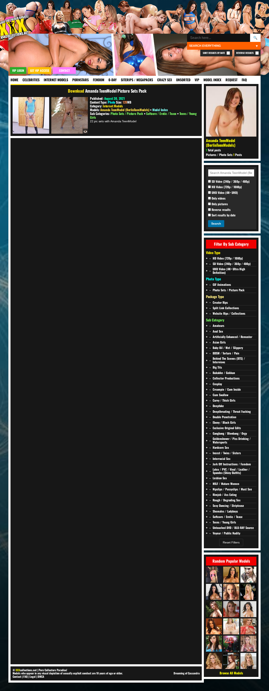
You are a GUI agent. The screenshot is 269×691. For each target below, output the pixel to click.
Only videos (218, 198)
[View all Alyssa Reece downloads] (231, 575)
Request (231, 79)
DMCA (41, 676)
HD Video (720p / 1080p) (226, 187)
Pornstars (80, 79)
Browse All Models (231, 673)
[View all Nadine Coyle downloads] (214, 575)
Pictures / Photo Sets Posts (224, 154)
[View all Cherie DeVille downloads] (214, 661)
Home (14, 79)
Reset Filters (231, 542)
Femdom (98, 79)
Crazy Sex (164, 79)
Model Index (212, 79)
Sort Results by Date (214, 53)
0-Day (112, 79)
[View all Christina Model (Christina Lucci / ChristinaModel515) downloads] (214, 609)
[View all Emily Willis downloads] (248, 609)
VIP (197, 79)
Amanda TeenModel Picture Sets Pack (115, 91)
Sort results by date (223, 215)
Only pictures (219, 204)
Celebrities (31, 79)
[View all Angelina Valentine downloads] (214, 592)
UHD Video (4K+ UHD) (224, 192)
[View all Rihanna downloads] (231, 644)
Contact (17, 676)
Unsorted (183, 79)
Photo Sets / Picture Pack (127, 113)
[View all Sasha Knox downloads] (248, 626)
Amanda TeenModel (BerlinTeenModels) (125, 109)
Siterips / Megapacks (137, 79)
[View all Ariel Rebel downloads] (214, 644)
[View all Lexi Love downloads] (231, 609)
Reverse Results (245, 53)
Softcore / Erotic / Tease (161, 113)
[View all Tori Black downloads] (231, 592)
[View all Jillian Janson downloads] (231, 626)
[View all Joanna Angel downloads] (248, 575)
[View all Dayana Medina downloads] (231, 661)
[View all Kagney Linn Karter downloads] (248, 644)
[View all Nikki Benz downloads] (248, 592)
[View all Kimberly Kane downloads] (214, 626)
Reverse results (221, 210)
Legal (33, 676)
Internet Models (56, 79)
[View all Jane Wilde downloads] (248, 661)
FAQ (244, 79)
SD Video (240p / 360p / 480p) (230, 181)
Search (216, 223)
